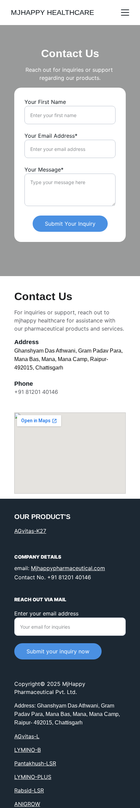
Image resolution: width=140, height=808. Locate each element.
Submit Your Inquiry (70, 223)
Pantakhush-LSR (35, 763)
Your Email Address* (50, 135)
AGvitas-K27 (30, 531)
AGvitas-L (26, 736)
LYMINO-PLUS (32, 776)
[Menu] (125, 12)
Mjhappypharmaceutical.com (68, 568)
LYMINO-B (27, 749)
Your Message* (44, 169)
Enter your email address (46, 613)
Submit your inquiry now (58, 651)
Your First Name (45, 101)
